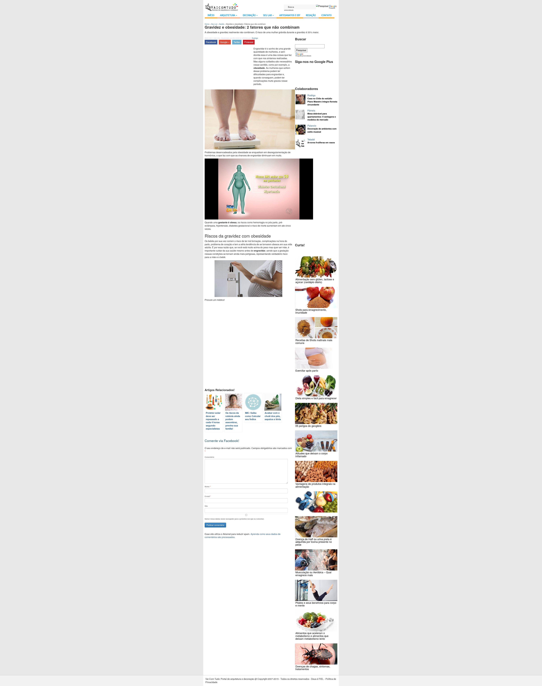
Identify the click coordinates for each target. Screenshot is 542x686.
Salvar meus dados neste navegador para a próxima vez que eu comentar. (234, 519)
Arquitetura (228, 15)
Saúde (221, 24)
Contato (326, 15)
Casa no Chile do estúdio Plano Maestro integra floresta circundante (322, 101)
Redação (311, 15)
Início (211, 15)
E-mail (208, 496)
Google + (224, 42)
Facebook (211, 42)
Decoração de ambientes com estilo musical (321, 130)
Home (207, 24)
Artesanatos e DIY (289, 15)
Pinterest (248, 42)
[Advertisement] (228, 68)
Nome (208, 486)
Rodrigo (255, 38)
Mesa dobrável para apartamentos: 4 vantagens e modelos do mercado (321, 116)
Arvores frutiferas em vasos (321, 142)
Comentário (209, 457)
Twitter (237, 42)
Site (206, 506)
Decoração (249, 15)
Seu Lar (267, 15)
